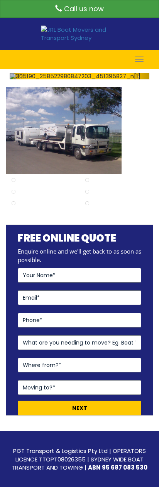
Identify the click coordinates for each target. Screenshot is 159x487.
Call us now (83, 9)
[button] (20, 76)
